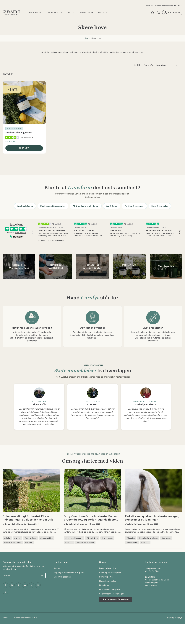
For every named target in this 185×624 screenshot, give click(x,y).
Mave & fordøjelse (159, 206)
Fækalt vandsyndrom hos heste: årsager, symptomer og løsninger (152, 518)
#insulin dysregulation (12, 542)
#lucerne (28, 542)
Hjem (86, 38)
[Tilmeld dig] (42, 575)
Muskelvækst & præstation (52, 206)
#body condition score (73, 538)
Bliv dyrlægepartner (62, 577)
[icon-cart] (158, 12)
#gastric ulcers (30, 538)
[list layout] (135, 65)
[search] (152, 12)
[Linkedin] (31, 585)
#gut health (166, 538)
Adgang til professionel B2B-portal (69, 572)
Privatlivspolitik (106, 577)
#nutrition (69, 542)
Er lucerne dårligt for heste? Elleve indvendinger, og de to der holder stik (28, 518)
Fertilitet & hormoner (134, 206)
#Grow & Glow (92, 538)
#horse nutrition (46, 538)
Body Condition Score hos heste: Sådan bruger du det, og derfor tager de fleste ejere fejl (90, 518)
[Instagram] (12, 585)
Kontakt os (104, 585)
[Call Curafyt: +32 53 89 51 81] (5, 591)
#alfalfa (7, 538)
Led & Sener (111, 206)
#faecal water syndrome (148, 538)
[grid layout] (138, 65)
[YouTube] (25, 585)
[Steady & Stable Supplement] (24, 102)
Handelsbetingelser (107, 581)
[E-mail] (38, 585)
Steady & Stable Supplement (18, 132)
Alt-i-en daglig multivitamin (85, 206)
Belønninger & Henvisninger (111, 594)
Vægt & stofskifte (25, 206)
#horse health (107, 538)
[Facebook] (5, 585)
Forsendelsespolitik (107, 568)
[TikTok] (18, 585)
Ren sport (58, 568)
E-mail (7, 575)
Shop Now (24, 148)
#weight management (85, 542)
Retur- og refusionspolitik (110, 572)
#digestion (131, 538)
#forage (17, 538)
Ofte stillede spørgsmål (109, 589)
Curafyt (178, 618)
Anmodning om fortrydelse (116, 599)
